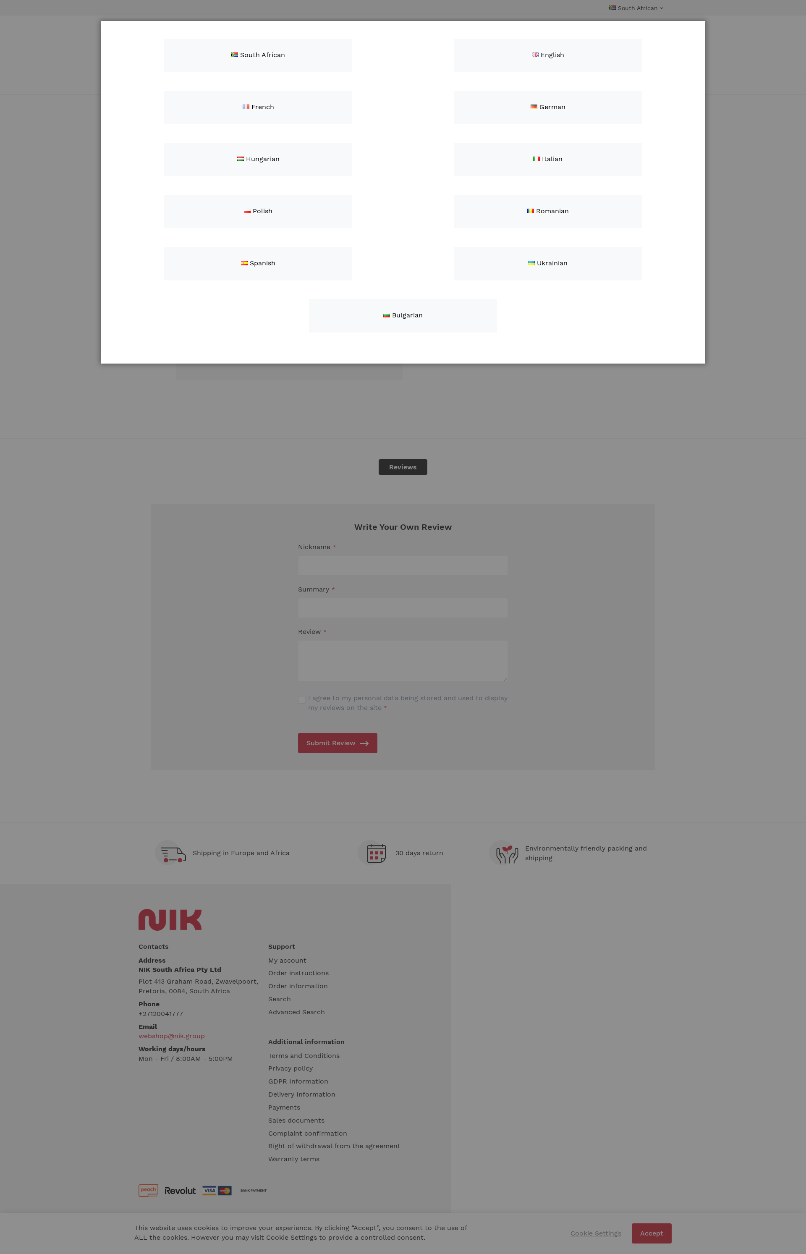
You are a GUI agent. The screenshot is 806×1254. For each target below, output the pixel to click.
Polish (261, 211)
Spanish (261, 263)
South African (261, 55)
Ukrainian (551, 263)
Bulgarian (406, 315)
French (261, 107)
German (551, 107)
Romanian (551, 211)
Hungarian (262, 159)
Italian (551, 159)
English (551, 55)
